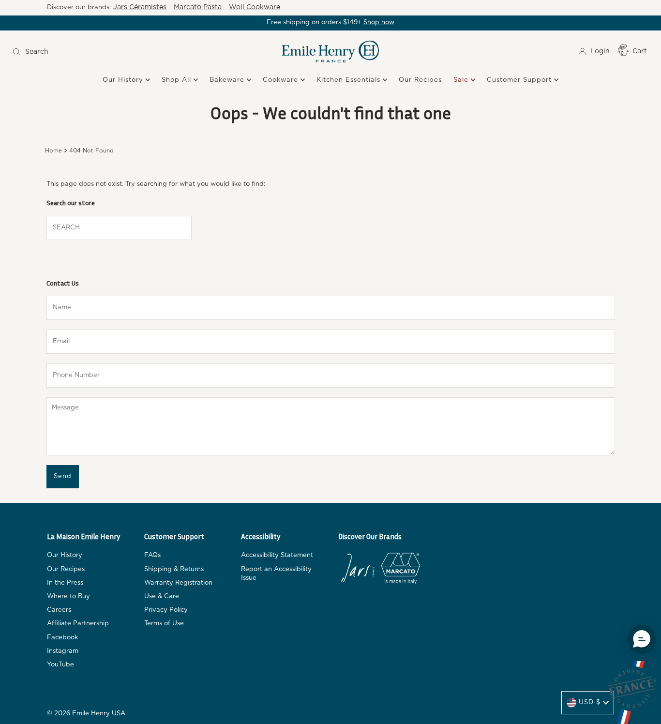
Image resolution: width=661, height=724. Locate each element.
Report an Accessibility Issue (276, 573)
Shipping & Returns (174, 569)
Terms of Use (164, 623)
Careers (59, 610)
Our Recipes (420, 80)
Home (53, 150)
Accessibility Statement (277, 555)
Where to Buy (68, 596)
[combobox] (88, 51)
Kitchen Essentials (349, 80)
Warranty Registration (178, 583)
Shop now (378, 22)
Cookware (281, 80)
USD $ (590, 702)
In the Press (65, 583)
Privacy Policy (166, 610)
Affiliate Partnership (78, 623)
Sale (462, 80)
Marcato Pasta (198, 7)
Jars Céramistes (139, 7)
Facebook (62, 637)
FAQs (152, 555)
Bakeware (228, 80)
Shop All (178, 80)
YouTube (60, 665)
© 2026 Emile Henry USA (86, 713)
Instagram (62, 651)
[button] (641, 639)
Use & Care (161, 596)
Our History (124, 80)
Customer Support (520, 80)
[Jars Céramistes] (357, 570)
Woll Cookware (254, 7)
